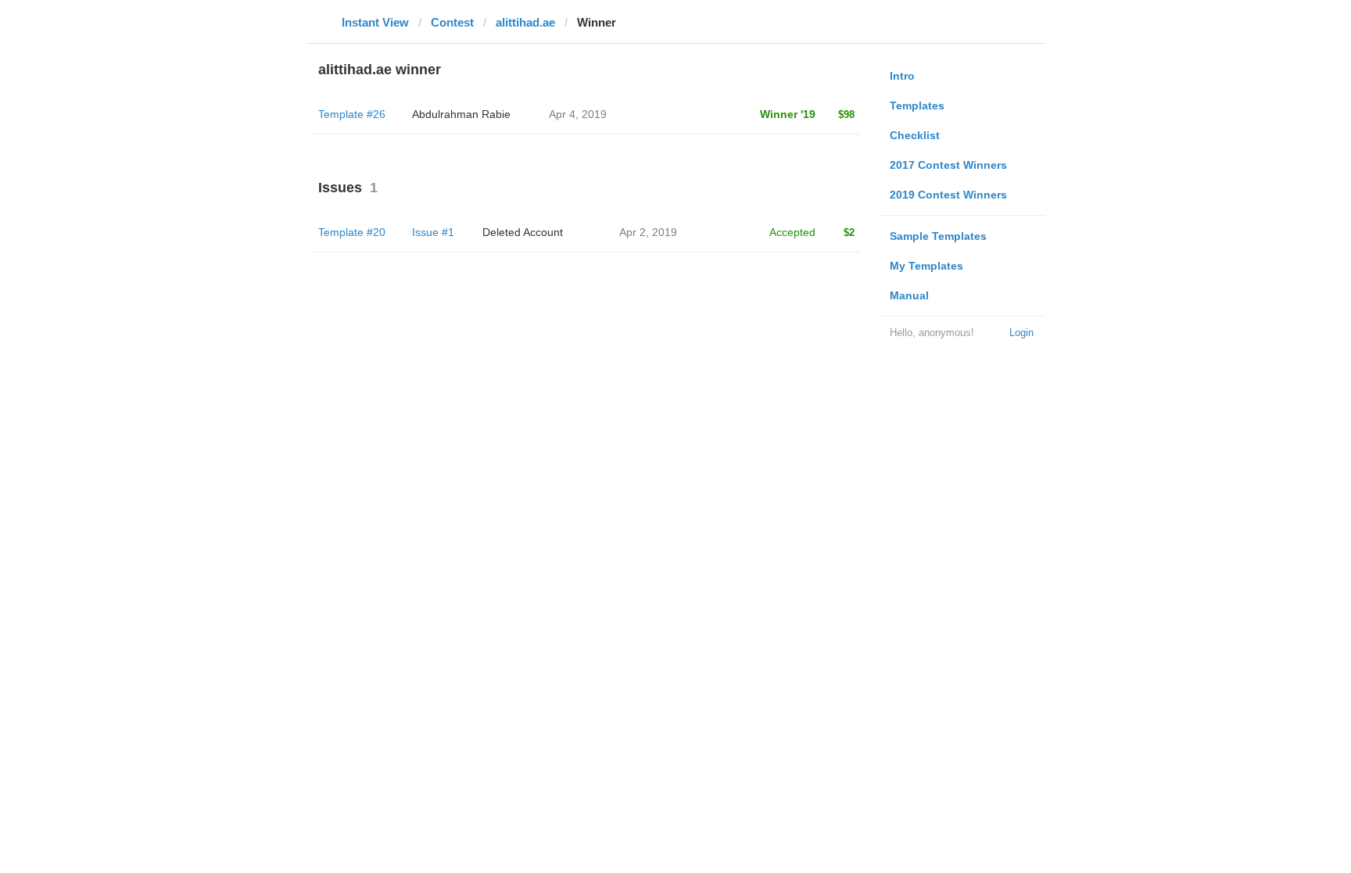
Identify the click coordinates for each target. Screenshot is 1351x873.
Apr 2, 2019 (648, 232)
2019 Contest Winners (948, 194)
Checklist (915, 135)
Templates (917, 105)
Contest (452, 22)
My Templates (926, 265)
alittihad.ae (525, 22)
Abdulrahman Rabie (461, 114)
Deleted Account (522, 232)
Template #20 (351, 232)
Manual (909, 295)
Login (1021, 332)
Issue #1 (433, 232)
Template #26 (351, 114)
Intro (902, 76)
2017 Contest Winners (948, 165)
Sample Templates (938, 236)
